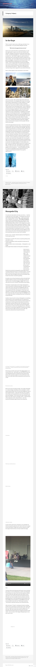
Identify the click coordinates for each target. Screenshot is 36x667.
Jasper (18, 280)
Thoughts (28, 182)
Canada (17, 182)
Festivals (10, 657)
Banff (22, 280)
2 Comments (8, 184)
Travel (7, 183)
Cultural (7, 657)
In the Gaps (10, 40)
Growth (22, 182)
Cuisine (27, 656)
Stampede (13, 658)
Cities (25, 656)
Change (19, 182)
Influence (13, 183)
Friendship (14, 657)
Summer (22, 657)
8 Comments (18, 658)
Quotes (25, 182)
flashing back (24, 291)
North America (18, 657)
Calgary (14, 182)
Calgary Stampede (18, 656)
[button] (11, 79)
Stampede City (12, 211)
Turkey (9, 183)
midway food (24, 370)
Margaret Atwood (18, 183)
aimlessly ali (7, 3)
